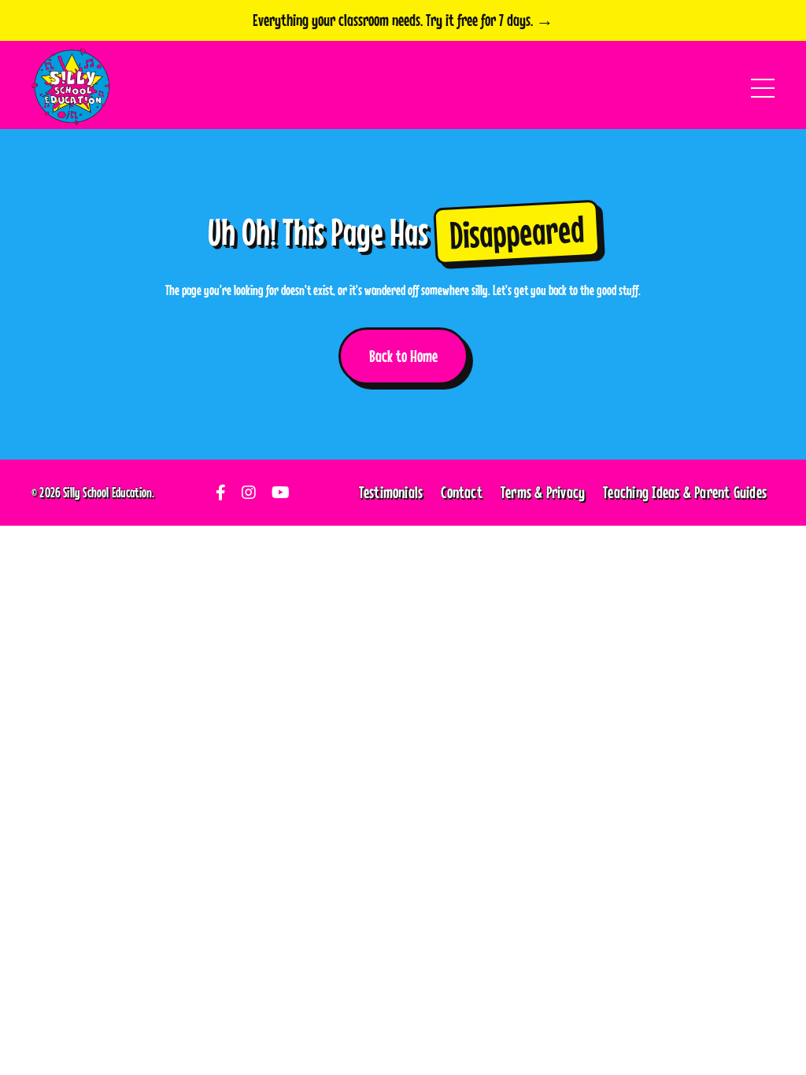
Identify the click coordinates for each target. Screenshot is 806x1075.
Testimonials (391, 492)
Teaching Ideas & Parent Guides (685, 492)
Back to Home (403, 355)
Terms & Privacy (543, 492)
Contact (461, 492)
